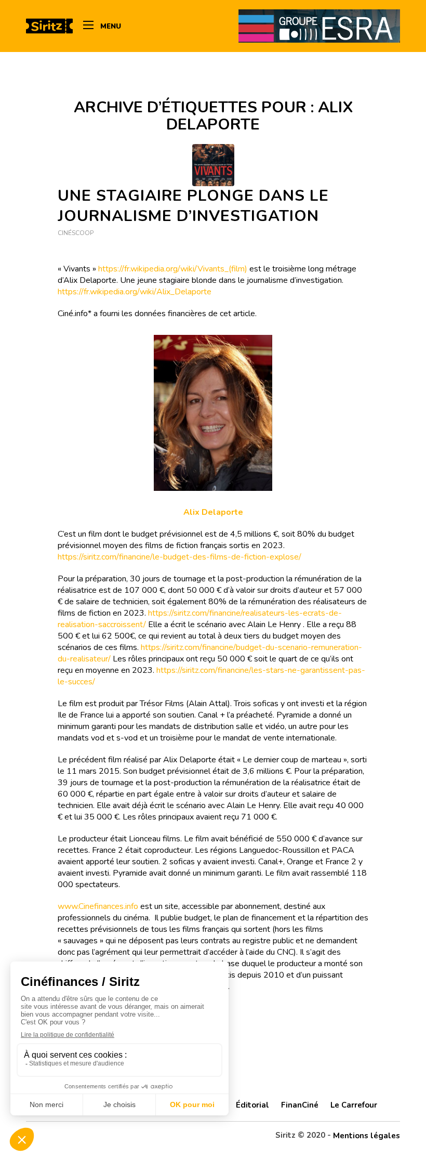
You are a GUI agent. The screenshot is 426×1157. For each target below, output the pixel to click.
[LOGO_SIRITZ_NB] (49, 26)
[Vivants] (213, 165)
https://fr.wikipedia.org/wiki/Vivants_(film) (172, 269)
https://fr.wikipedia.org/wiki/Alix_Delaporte (134, 291)
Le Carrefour (353, 1105)
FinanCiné (299, 1105)
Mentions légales (366, 1135)
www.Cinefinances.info (98, 906)
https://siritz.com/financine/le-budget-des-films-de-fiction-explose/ (179, 557)
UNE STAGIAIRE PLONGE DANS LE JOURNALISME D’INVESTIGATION (193, 206)
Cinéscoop (76, 233)
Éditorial (252, 1105)
